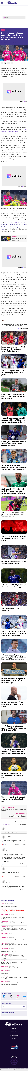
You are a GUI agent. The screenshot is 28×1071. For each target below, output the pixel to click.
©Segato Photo (24, 46)
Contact (14, 1028)
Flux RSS (14, 1038)
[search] (24, 1007)
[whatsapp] (8, 63)
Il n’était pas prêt (17, 222)
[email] (12, 63)
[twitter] (5, 63)
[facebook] (2, 63)
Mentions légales (14, 1035)
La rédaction (14, 1031)
